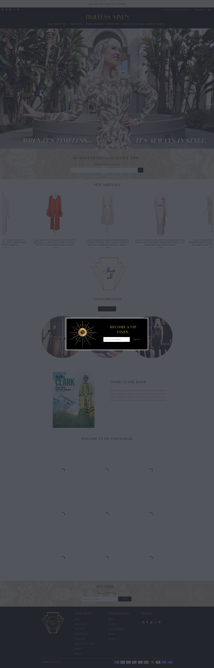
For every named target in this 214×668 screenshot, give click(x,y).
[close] (146, 320)
